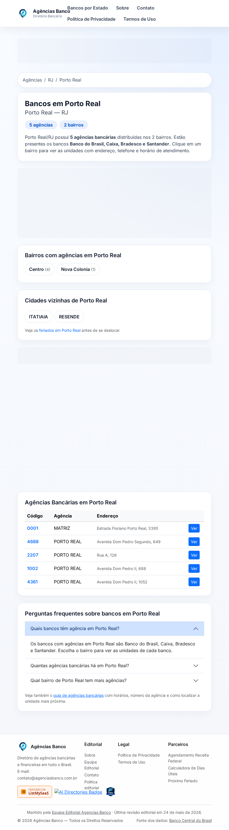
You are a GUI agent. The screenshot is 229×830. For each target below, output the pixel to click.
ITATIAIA (38, 316)
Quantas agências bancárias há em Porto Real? (79, 665)
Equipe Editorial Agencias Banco (81, 812)
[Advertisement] (114, 429)
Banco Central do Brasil (190, 820)
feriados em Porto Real (59, 330)
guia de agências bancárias (78, 695)
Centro (39, 269)
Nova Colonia (78, 269)
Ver (194, 528)
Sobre (122, 8)
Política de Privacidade (91, 19)
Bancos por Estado (87, 8)
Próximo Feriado (182, 780)
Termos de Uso (139, 19)
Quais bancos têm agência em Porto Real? (74, 628)
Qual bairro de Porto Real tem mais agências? (78, 680)
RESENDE (69, 316)
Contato (145, 8)
